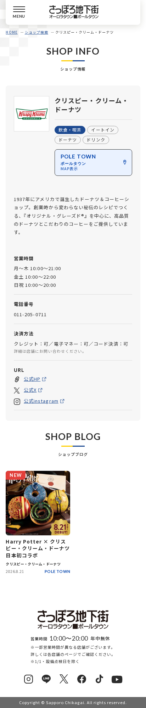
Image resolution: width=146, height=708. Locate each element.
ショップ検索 (36, 32)
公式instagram (41, 400)
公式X (30, 389)
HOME (11, 32)
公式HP (32, 378)
